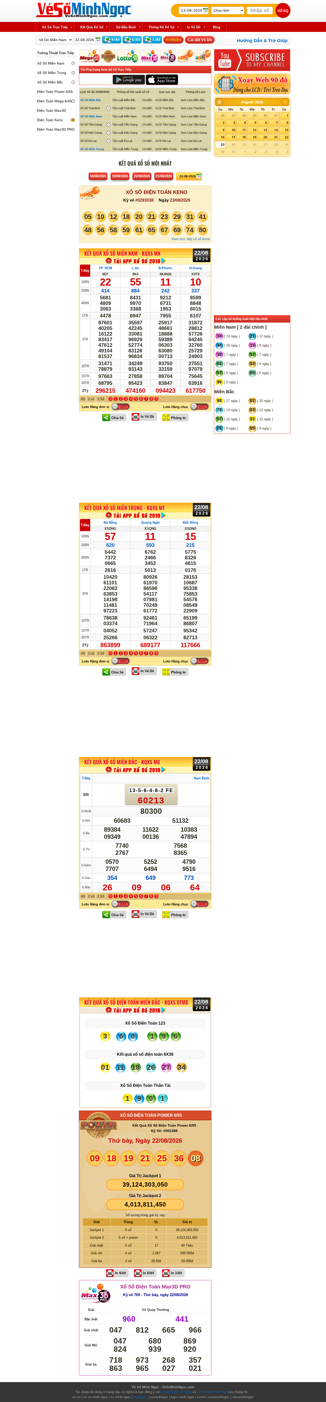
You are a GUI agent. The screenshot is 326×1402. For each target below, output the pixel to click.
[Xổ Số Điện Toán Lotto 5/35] (128, 56)
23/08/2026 (180, 200)
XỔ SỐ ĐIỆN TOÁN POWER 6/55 (151, 1115)
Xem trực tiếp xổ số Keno (191, 239)
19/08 (120, 176)
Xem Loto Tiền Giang (194, 124)
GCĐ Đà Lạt (163, 140)
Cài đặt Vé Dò (200, 40)
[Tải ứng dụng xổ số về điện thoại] (136, 261)
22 (286, 137)
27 (233, 115)
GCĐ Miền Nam (165, 116)
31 (276, 115)
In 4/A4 (120, 1273)
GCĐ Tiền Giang (165, 124)
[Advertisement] (145, 462)
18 (244, 137)
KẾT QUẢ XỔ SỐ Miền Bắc (122, 762)
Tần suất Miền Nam (124, 116)
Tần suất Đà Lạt (122, 140)
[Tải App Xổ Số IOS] (161, 79)
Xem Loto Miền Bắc (193, 100)
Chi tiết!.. (147, 100)
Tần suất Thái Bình (124, 108)
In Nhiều (173, 40)
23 (222, 144)
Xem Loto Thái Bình (193, 108)
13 (265, 130)
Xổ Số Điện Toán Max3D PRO (155, 1286)
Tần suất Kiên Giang (125, 132)
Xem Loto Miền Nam (193, 116)
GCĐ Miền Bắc (164, 100)
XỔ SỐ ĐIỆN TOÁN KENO (156, 192)
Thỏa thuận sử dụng (176, 1392)
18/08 (98, 176)
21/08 (164, 176)
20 (265, 137)
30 (265, 115)
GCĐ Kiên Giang (165, 132)
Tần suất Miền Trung (125, 149)
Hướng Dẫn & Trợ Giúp (262, 40)
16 (222, 137)
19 (254, 137)
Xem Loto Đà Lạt (191, 140)
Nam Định (201, 778)
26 (222, 115)
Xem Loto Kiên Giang (194, 132)
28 (244, 115)
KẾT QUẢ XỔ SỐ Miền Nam (122, 253)
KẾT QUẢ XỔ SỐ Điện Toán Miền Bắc (136, 1002)
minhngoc (140, 1397)
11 (244, 130)
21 (276, 137)
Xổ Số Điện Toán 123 (145, 1023)
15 (286, 130)
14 (276, 130)
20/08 (142, 176)
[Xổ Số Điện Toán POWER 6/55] (108, 56)
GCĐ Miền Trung (165, 149)
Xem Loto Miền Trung (194, 149)
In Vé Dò (147, 417)
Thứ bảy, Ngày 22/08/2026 (145, 1140)
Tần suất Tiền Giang (125, 124)
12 (254, 130)
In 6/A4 (148, 1273)
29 (254, 115)
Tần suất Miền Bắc (123, 100)
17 (233, 137)
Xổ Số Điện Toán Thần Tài (145, 1085)
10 (233, 130)
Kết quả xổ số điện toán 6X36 (145, 1054)
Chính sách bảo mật (212, 1392)
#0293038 (144, 200)
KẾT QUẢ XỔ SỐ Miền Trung (124, 508)
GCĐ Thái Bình (164, 108)
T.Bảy (85, 271)
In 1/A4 (176, 1273)
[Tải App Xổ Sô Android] (128, 79)
